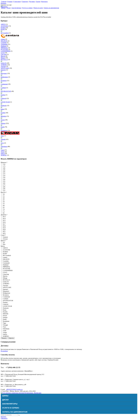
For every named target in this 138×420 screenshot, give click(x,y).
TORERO (4, 65)
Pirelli (2, 127)
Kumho (3, 112)
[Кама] (1, 107)
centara (3, 39)
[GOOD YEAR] (1, 100)
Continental (4, 84)
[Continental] (1, 82)
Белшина (3, 80)
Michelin (3, 116)
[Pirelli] (1, 125)
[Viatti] (1, 148)
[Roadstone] (1, 129)
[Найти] (19, 415)
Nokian (3, 123)
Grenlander (4, 44)
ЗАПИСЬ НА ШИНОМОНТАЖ (14, 412)
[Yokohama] (1, 145)
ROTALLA (4, 59)
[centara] (10, 37)
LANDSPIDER (5, 51)
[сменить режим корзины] (6, 3)
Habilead (3, 46)
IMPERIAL (4, 47)
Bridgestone (4, 77)
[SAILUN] (1, 61)
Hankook (3, 105)
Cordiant (3, 87)
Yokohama (4, 146)
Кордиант (4, 73)
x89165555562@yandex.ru (14, 389)
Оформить (4, 6)
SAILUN (3, 63)
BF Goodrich (5, 33)
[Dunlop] (1, 93)
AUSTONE (4, 26)
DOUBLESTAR (6, 91)
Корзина (3, 3)
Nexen (3, 120)
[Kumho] (1, 111)
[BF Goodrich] (1, 31)
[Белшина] (1, 79)
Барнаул (3, 70)
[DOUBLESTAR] (1, 89)
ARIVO (3, 24)
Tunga (3, 152)
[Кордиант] (1, 72)
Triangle (3, 139)
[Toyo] (1, 141)
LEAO (3, 53)
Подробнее (4, 351)
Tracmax (3, 66)
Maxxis (3, 56)
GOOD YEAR (5, 102)
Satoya (3, 153)
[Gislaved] (1, 97)
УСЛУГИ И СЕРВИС (10, 408)
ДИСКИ (5, 400)
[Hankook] (1, 104)
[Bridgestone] (1, 75)
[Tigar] (10, 134)
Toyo (2, 143)
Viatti (2, 150)
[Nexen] (1, 118)
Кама (2, 109)
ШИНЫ (5, 396)
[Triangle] (1, 137)
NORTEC (4, 155)
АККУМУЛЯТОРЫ (9, 404)
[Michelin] (1, 114)
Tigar (2, 136)
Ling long (4, 54)
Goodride (3, 42)
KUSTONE (4, 49)
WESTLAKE (5, 68)
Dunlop (3, 95)
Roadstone (4, 130)
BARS (3, 29)
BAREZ (3, 27)
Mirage (3, 58)
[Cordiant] (1, 86)
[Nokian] (1, 121)
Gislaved (3, 98)
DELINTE (4, 41)
